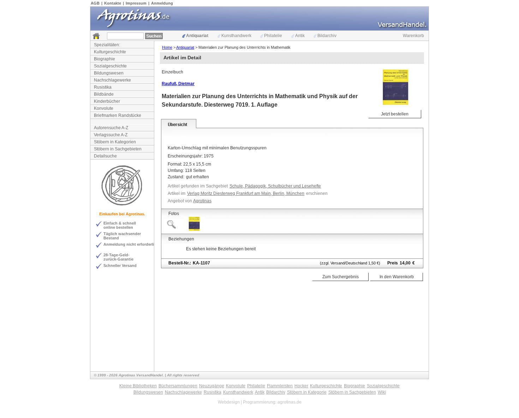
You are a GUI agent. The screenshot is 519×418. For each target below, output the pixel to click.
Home (167, 47)
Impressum (136, 3)
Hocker (301, 385)
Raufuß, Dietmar (178, 83)
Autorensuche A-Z (111, 127)
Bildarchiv (326, 35)
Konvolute (103, 108)
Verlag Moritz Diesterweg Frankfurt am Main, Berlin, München (245, 193)
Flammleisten (280, 385)
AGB (95, 3)
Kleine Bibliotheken (138, 385)
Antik (300, 35)
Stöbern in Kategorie (307, 392)
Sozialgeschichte (110, 66)
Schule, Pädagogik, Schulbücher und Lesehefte (275, 186)
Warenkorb (413, 35)
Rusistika (103, 87)
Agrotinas (202, 200)
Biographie (104, 58)
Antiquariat (197, 35)
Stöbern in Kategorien (115, 141)
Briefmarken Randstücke (117, 115)
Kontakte (112, 3)
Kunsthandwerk (236, 35)
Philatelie (273, 35)
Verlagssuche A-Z (110, 134)
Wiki (382, 392)
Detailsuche (105, 156)
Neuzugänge (211, 385)
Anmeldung (162, 3)
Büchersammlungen (178, 385)
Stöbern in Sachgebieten (118, 149)
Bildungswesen (109, 73)
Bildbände (104, 94)
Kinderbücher (107, 101)
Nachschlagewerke (112, 80)
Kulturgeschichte (110, 51)
